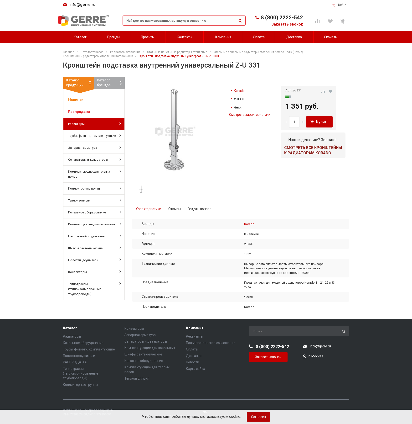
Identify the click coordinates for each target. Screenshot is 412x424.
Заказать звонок (287, 24)
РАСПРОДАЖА (75, 362)
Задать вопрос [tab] (199, 209)
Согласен (258, 417)
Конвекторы (77, 272)
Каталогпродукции (74, 82)
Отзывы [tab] (174, 209)
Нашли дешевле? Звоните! (312, 140)
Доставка (193, 356)
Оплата (192, 349)
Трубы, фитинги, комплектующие (92, 136)
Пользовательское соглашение (210, 343)
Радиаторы (76, 124)
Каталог (70, 328)
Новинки (75, 100)
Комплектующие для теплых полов (89, 174)
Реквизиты (194, 336)
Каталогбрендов (104, 82)
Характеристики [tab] (148, 209)
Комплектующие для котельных (91, 224)
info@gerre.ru (82, 4)
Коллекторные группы (84, 188)
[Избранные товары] (330, 20)
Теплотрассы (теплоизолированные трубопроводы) (84, 289)
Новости (192, 362)
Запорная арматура (82, 147)
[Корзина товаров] (343, 20)
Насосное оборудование (86, 236)
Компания (194, 328)
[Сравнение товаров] (318, 20)
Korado (239, 91)
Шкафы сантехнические (85, 248)
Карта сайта (195, 369)
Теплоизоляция (79, 200)
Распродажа (79, 112)
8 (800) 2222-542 (282, 18)
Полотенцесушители (83, 260)
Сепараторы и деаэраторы (88, 159)
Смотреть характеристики (249, 115)
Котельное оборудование (87, 212)
